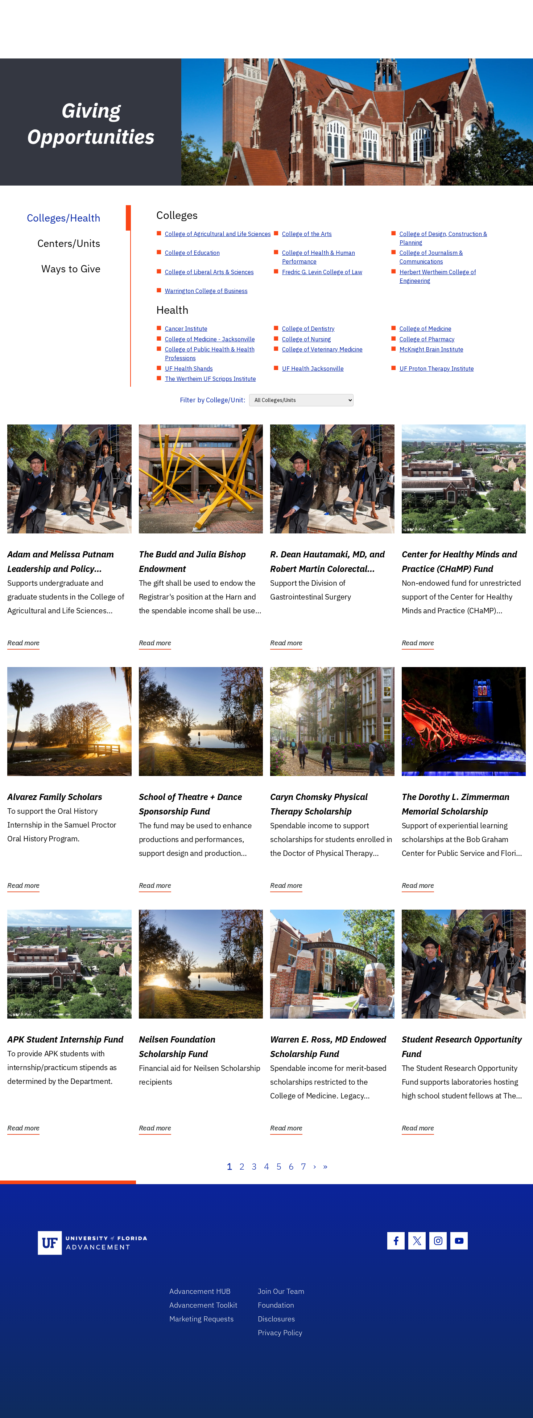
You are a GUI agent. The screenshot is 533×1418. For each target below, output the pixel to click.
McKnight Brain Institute (431, 349)
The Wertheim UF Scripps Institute (210, 378)
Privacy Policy (280, 1332)
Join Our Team (281, 1291)
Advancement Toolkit (203, 1305)
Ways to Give (70, 268)
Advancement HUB (200, 1291)
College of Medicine (425, 328)
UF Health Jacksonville (313, 368)
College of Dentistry (308, 328)
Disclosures (276, 1319)
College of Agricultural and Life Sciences (218, 233)
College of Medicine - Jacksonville (210, 339)
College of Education (192, 252)
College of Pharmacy (427, 339)
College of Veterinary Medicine (322, 349)
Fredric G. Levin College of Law (322, 272)
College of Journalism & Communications (431, 257)
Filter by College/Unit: (212, 400)
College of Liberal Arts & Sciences (209, 272)
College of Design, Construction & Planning (443, 238)
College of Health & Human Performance (318, 257)
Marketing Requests (201, 1319)
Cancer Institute (186, 328)
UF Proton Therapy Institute (437, 368)
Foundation (276, 1305)
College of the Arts (307, 233)
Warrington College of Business (206, 290)
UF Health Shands (189, 368)
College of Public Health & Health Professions (210, 354)
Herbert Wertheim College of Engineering (438, 276)
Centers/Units (68, 243)
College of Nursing (306, 339)
